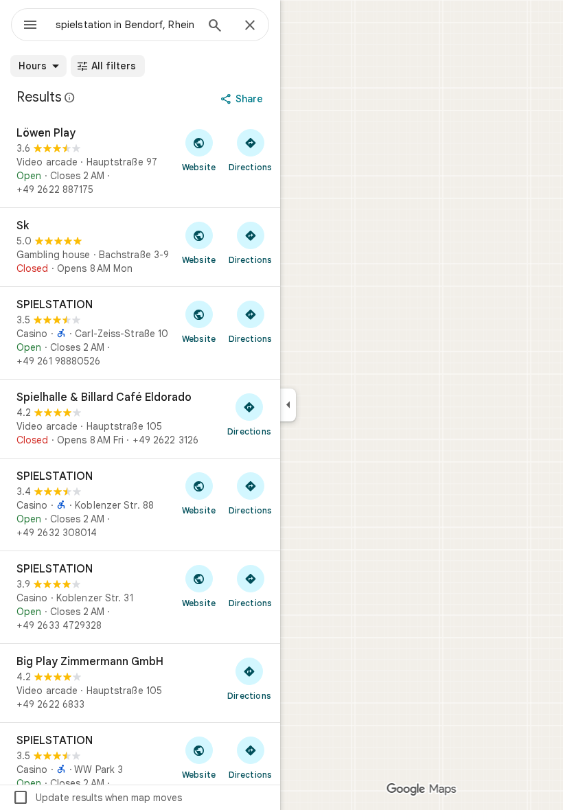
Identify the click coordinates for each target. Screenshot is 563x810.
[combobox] (126, 24)
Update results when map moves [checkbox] (97, 797)
